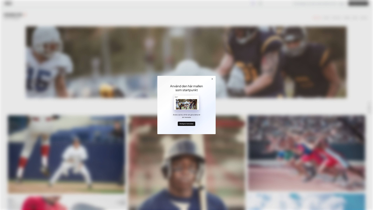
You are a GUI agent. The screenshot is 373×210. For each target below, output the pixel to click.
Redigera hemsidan (186, 124)
